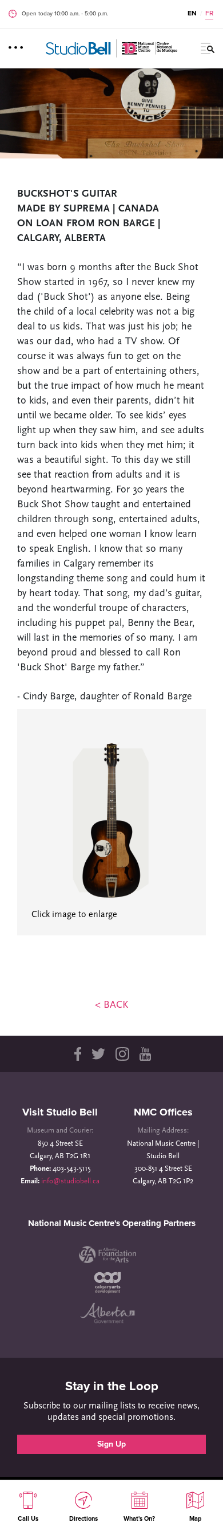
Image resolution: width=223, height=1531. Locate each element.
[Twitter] (98, 1054)
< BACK (111, 1005)
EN (192, 13)
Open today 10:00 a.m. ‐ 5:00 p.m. (65, 13)
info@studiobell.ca (70, 1181)
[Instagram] (122, 1054)
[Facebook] (77, 1054)
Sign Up (111, 1444)
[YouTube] (145, 1054)
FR (209, 13)
